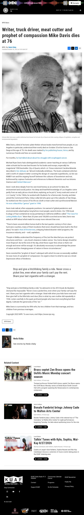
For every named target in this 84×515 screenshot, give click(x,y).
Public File (68, 482)
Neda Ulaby (12, 47)
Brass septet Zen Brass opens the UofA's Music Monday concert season (54, 373)
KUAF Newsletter (70, 477)
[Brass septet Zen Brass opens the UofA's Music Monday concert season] (18, 373)
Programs (51, 482)
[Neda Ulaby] (6, 342)
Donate (76, 3)
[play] (5, 10)
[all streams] (81, 10)
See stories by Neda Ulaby (24, 344)
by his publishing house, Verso (55, 150)
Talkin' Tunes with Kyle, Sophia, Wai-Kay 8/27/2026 (56, 441)
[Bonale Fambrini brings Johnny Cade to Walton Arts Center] (18, 411)
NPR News (5, 23)
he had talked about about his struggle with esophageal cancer (41, 158)
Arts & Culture (38, 404)
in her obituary (20, 171)
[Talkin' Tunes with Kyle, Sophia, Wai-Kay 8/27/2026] (18, 443)
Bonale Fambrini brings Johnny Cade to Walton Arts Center (56, 409)
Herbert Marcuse (24, 182)
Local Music (37, 366)
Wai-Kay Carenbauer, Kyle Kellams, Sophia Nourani (48, 446)
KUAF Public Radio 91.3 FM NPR (38, 477)
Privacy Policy (69, 486)
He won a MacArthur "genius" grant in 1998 (23, 203)
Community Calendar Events (55, 477)
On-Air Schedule (53, 487)
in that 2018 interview (26, 230)
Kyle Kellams (37, 380)
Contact (33, 482)
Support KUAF (35, 487)
